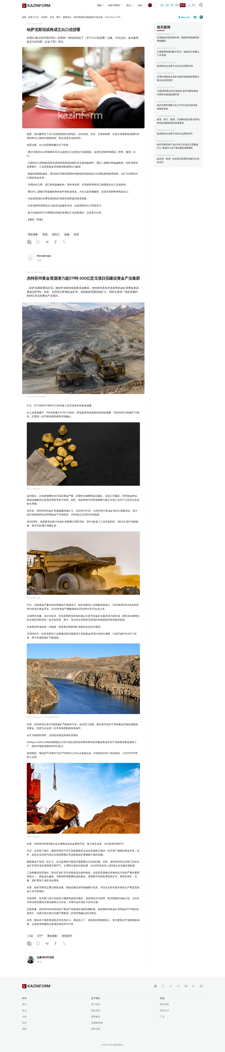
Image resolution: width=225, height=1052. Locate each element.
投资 (76, 234)
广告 (162, 1016)
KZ (162, 5)
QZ (167, 5)
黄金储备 (33, 234)
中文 (182, 5)
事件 (58, 17)
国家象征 (95, 1016)
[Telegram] (46, 242)
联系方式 (164, 1010)
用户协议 (95, 1004)
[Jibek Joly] (185, 17)
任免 (52, 17)
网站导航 (164, 1004)
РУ (172, 5)
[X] (64, 242)
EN (176, 5)
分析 (140, 5)
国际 (24, 1028)
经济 (24, 1022)
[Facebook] (55, 242)
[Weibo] (178, 986)
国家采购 (95, 1028)
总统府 (44, 17)
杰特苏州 (67, 935)
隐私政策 (95, 1010)
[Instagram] (29, 242)
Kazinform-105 (112, 17)
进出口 (56, 234)
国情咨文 (67, 17)
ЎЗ (193, 5)
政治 (24, 1010)
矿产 (40, 935)
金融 (66, 234)
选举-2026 (33, 17)
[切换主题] (152, 5)
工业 (30, 935)
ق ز (188, 5)
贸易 (45, 234)
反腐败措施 (97, 1022)
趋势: (24, 17)
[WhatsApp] (38, 242)
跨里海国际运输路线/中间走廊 (88, 17)
